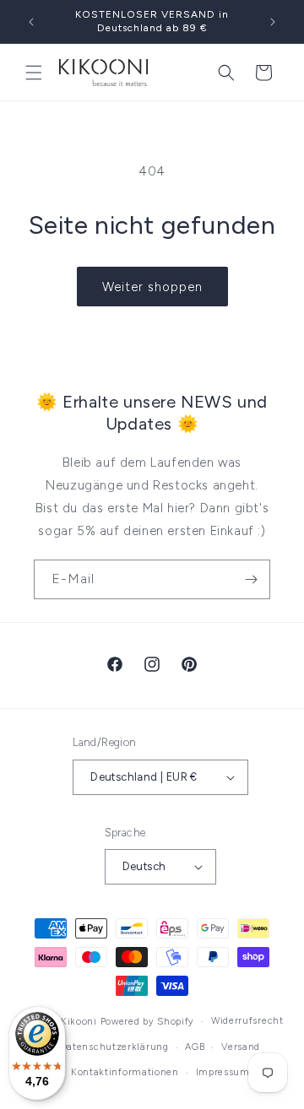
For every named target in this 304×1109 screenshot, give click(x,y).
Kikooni (79, 1021)
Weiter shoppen (152, 287)
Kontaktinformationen (125, 1072)
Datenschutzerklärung (115, 1046)
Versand (240, 1046)
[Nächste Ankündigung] (272, 22)
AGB (194, 1046)
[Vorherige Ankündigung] (31, 22)
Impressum (223, 1072)
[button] (33, 72)
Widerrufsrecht (247, 1020)
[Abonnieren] (250, 579)
